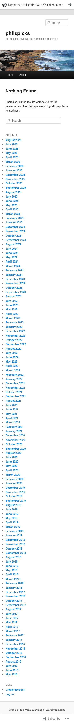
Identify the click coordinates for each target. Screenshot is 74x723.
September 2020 (16, 448)
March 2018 (13, 579)
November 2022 (15, 335)
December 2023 (15, 279)
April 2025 (12, 209)
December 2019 (15, 487)
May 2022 (11, 361)
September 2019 (16, 500)
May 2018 (11, 570)
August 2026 (13, 140)
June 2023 (12, 305)
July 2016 (11, 666)
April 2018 (12, 574)
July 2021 (11, 405)
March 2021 (13, 422)
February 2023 (14, 322)
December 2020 (15, 435)
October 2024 (14, 235)
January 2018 (14, 587)
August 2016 (13, 661)
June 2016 (12, 670)
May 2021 (11, 414)
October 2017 (14, 600)
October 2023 (14, 287)
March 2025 (13, 214)
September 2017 (16, 605)
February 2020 (14, 479)
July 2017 (11, 614)
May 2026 (11, 153)
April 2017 (12, 627)
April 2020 (12, 470)
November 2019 (15, 492)
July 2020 (11, 457)
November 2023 (15, 283)
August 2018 (13, 557)
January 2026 (14, 170)
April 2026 (12, 157)
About (22, 74)
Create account (15, 690)
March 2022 (13, 370)
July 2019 (11, 509)
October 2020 (14, 444)
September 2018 (16, 553)
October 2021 (14, 392)
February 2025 (14, 218)
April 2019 (12, 522)
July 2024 (11, 248)
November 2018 (15, 544)
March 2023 (13, 318)
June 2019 (12, 514)
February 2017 (14, 635)
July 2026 (11, 144)
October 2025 (14, 183)
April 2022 (12, 366)
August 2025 (13, 192)
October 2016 (14, 653)
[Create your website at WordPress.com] (37, 4)
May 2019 (11, 518)
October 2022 (14, 340)
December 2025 (15, 175)
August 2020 (13, 453)
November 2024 (15, 231)
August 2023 (13, 296)
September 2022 (16, 344)
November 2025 (15, 179)
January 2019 (14, 535)
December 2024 (15, 227)
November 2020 (15, 440)
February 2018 (14, 583)
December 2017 (15, 592)
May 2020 (11, 466)
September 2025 (16, 187)
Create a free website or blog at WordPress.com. (37, 710)
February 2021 (14, 427)
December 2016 (15, 644)
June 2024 (12, 253)
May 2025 (11, 205)
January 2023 (14, 327)
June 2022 (12, 357)
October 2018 (14, 548)
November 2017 (15, 596)
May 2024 (11, 257)
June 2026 (12, 148)
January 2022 (14, 379)
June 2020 (12, 461)
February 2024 (14, 270)
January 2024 (14, 275)
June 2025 (12, 201)
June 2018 (12, 566)
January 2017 (14, 640)
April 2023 (12, 314)
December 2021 (15, 383)
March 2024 (13, 266)
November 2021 (15, 387)
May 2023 (11, 309)
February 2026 (14, 166)
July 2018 (11, 561)
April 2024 (12, 261)
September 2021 (16, 396)
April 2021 (12, 418)
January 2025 (14, 222)
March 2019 (13, 527)
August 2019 (13, 505)
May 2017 (11, 622)
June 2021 (12, 409)
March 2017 (13, 631)
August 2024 (13, 244)
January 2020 (14, 483)
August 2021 (13, 400)
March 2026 (13, 162)
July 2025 (11, 196)
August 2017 (13, 609)
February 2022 (14, 375)
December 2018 (15, 540)
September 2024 (16, 240)
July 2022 (11, 353)
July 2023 (11, 301)
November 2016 (15, 648)
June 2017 (12, 618)
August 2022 (13, 348)
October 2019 (14, 496)
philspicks (18, 32)
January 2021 (14, 431)
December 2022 (15, 331)
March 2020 (13, 475)
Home (10, 74)
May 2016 (11, 674)
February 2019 (14, 531)
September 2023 (16, 292)
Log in (10, 694)
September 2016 (16, 657)
